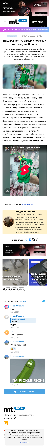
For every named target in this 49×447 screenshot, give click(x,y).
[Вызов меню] (5, 22)
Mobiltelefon (27, 204)
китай (8, 289)
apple (14, 289)
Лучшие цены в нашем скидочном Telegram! (24, 29)
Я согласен (24, 443)
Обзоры (12, 36)
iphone (21, 289)
